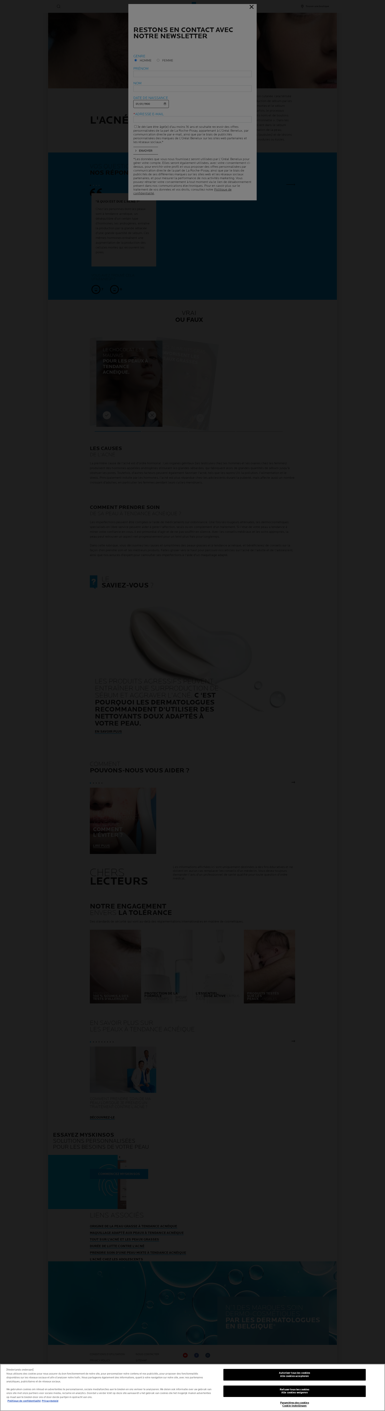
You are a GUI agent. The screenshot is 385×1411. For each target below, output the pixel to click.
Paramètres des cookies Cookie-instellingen (294, 1404)
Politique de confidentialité (24, 1401)
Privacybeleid (50, 1401)
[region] (192, 1387)
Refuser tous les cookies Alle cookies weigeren (294, 1391)
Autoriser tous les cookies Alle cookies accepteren (294, 1374)
